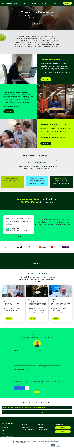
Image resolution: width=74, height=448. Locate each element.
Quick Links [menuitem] (59, 424)
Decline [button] (58, 445)
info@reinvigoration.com (7, 436)
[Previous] (2, 224)
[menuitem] (26, 427)
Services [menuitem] (41, 424)
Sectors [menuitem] (24, 424)
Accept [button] (53, 445)
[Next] (35, 224)
